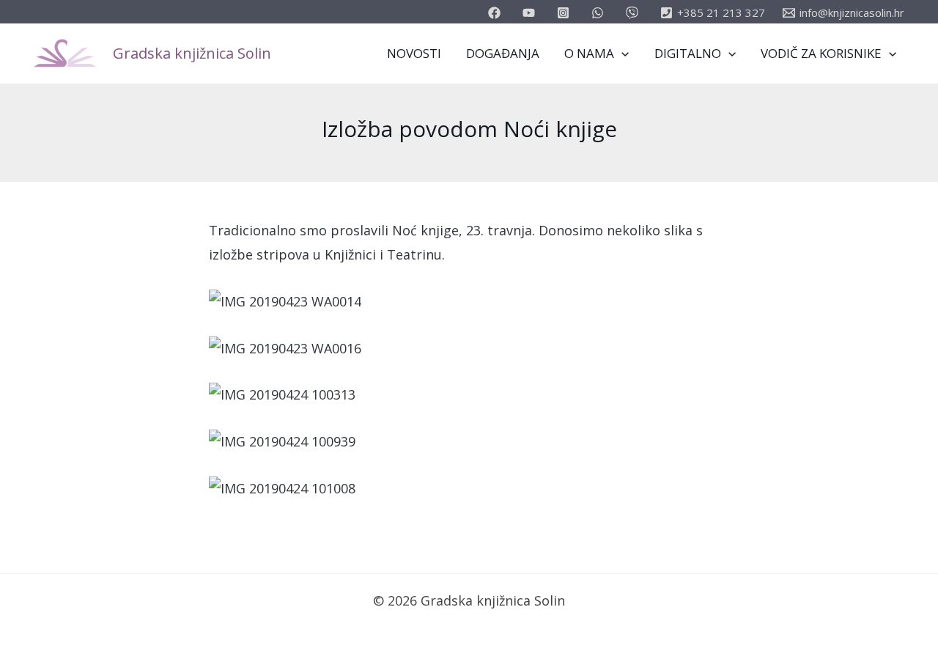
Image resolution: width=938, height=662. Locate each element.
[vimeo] (634, 13)
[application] (621, 53)
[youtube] (531, 13)
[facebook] (496, 13)
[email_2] (600, 13)
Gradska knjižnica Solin (192, 53)
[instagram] (565, 13)
